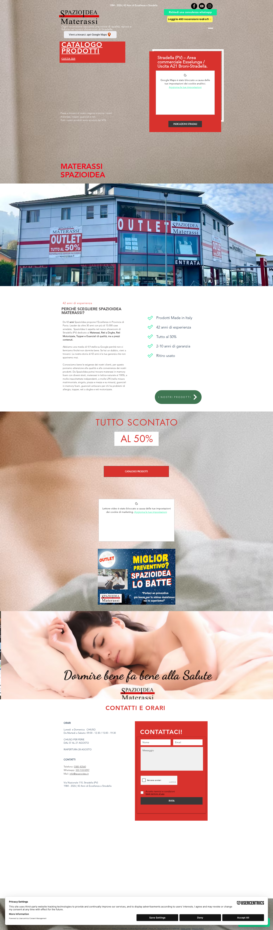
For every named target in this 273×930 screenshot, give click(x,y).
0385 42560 (80, 766)
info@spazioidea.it (79, 773)
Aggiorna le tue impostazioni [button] (185, 87)
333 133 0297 (82, 770)
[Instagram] (209, 6)
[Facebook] (194, 6)
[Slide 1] (133, 691)
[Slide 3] (139, 691)
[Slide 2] (136, 691)
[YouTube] (202, 6)
